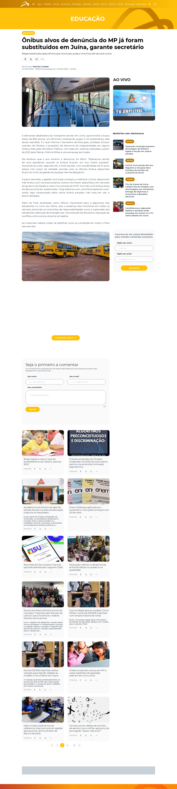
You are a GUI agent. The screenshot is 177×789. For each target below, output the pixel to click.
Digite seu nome (124, 243)
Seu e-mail (74, 376)
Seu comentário (35, 387)
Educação (28, 33)
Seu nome (32, 376)
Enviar (32, 409)
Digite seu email (124, 254)
